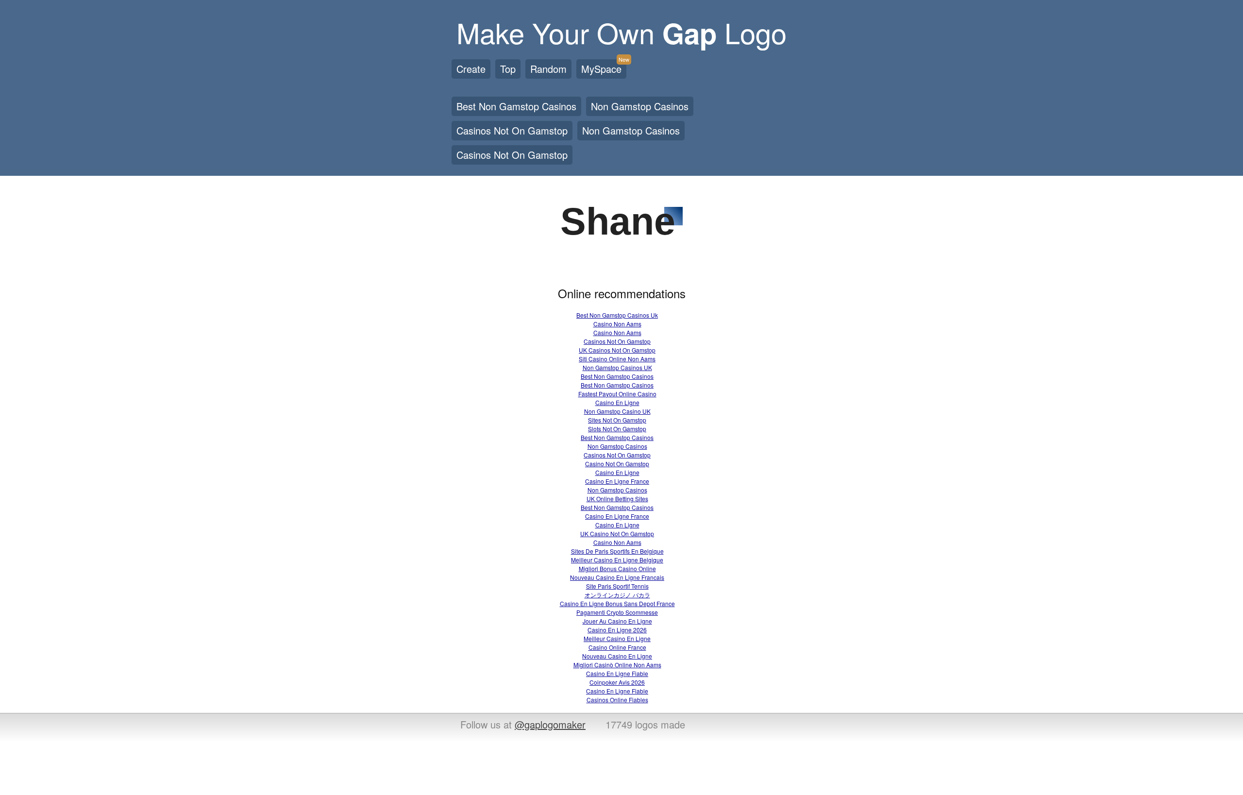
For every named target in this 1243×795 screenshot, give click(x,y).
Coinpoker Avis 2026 (617, 682)
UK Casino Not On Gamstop (617, 533)
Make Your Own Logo (621, 32)
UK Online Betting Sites (617, 498)
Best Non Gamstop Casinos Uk (617, 315)
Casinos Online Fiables (617, 699)
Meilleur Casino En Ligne (617, 638)
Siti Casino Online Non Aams (617, 359)
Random (548, 69)
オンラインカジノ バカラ (617, 595)
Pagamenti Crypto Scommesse (617, 612)
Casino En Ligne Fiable (617, 673)
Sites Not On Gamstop (617, 420)
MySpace (603, 67)
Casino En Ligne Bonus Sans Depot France (617, 603)
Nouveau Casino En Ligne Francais (617, 577)
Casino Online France (617, 647)
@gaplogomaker (550, 724)
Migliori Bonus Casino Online (617, 568)
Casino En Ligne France (617, 481)
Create (471, 69)
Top (508, 69)
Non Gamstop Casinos (640, 106)
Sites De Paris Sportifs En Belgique (617, 551)
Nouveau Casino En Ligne (617, 656)
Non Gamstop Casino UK (617, 411)
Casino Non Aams (617, 324)
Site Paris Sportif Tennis (617, 586)
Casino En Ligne (617, 402)
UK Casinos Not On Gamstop (617, 350)
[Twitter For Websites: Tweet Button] (734, 725)
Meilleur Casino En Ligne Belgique (617, 560)
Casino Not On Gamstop (617, 463)
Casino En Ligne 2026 (617, 630)
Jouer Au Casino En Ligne (617, 621)
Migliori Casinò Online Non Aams (617, 664)
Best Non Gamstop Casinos (516, 106)
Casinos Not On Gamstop (512, 130)
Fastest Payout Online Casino (617, 393)
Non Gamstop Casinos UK (617, 367)
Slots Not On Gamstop (617, 428)
